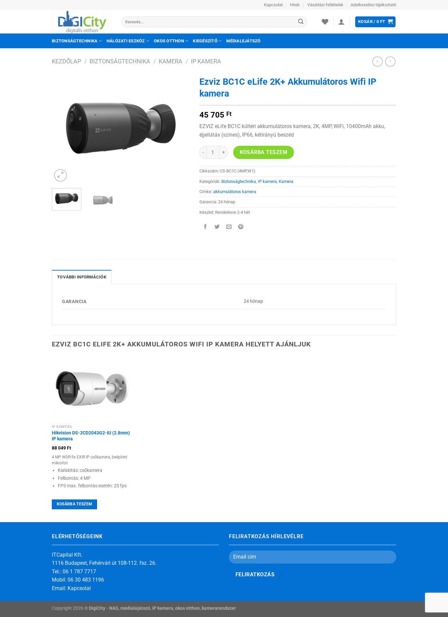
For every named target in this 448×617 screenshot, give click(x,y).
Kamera (170, 61)
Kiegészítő (205, 40)
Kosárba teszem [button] (74, 504)
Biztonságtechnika (74, 40)
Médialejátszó (243, 40)
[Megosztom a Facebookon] (205, 227)
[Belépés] (341, 21)
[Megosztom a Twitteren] (217, 227)
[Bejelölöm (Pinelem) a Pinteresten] (240, 227)
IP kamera (206, 61)
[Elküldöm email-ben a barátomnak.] (229, 227)
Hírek (295, 4)
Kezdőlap (66, 61)
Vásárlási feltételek (325, 4)
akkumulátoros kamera (234, 191)
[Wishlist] (325, 21)
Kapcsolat (273, 4)
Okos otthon (169, 40)
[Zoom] (60, 175)
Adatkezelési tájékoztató (373, 4)
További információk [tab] (81, 277)
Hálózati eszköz (126, 40)
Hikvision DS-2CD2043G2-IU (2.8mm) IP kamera (91, 436)
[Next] (178, 128)
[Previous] (63, 128)
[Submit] (300, 22)
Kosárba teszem (264, 152)
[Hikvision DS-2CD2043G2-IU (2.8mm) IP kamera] (92, 388)
